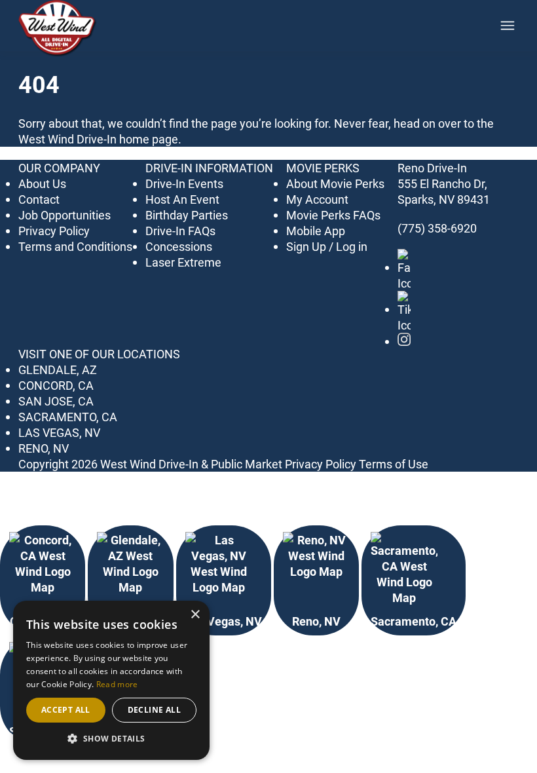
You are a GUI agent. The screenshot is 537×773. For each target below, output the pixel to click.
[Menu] (507, 25)
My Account (317, 199)
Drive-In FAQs (180, 230)
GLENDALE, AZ (57, 369)
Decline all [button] (154, 709)
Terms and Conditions (75, 246)
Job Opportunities (64, 215)
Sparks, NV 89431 (444, 199)
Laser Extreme (183, 262)
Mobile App (315, 230)
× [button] (195, 615)
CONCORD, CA (56, 385)
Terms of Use (393, 464)
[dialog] (111, 680)
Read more (117, 684)
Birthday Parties (186, 215)
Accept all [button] (65, 709)
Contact (39, 199)
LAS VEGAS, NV (59, 432)
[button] (111, 739)
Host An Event (182, 199)
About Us (42, 183)
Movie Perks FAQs (333, 215)
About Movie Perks (335, 183)
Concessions (178, 246)
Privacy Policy (54, 230)
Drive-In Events (184, 183)
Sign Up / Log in (326, 246)
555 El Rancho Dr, (442, 183)
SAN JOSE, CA (56, 401)
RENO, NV (43, 448)
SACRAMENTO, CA (67, 416)
